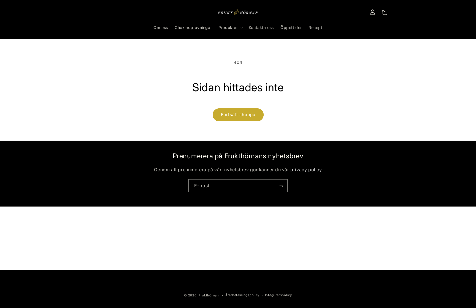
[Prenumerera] (281, 185)
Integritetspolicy (278, 295)
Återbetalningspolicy (242, 295)
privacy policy (306, 169)
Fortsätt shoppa (238, 114)
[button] (230, 27)
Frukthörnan (209, 295)
